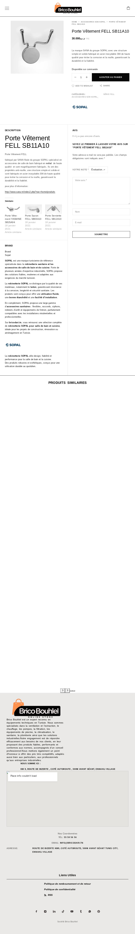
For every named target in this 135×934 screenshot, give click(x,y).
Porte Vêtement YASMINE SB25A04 (13, 219)
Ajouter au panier (110, 77)
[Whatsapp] (89, 911)
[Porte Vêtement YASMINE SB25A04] (13, 209)
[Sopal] (80, 107)
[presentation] (62, 690)
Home (74, 22)
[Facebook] (36, 911)
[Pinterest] (98, 911)
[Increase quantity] (88, 77)
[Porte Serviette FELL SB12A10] (53, 209)
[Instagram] (45, 911)
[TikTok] (63, 911)
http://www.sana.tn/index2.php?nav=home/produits (30, 192)
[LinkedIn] (54, 911)
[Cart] (128, 8)
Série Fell (109, 94)
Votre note (80, 170)
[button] (71, 690)
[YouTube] (72, 911)
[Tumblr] (80, 911)
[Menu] (7, 8)
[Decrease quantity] (74, 77)
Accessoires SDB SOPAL (93, 22)
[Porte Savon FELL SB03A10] (33, 209)
